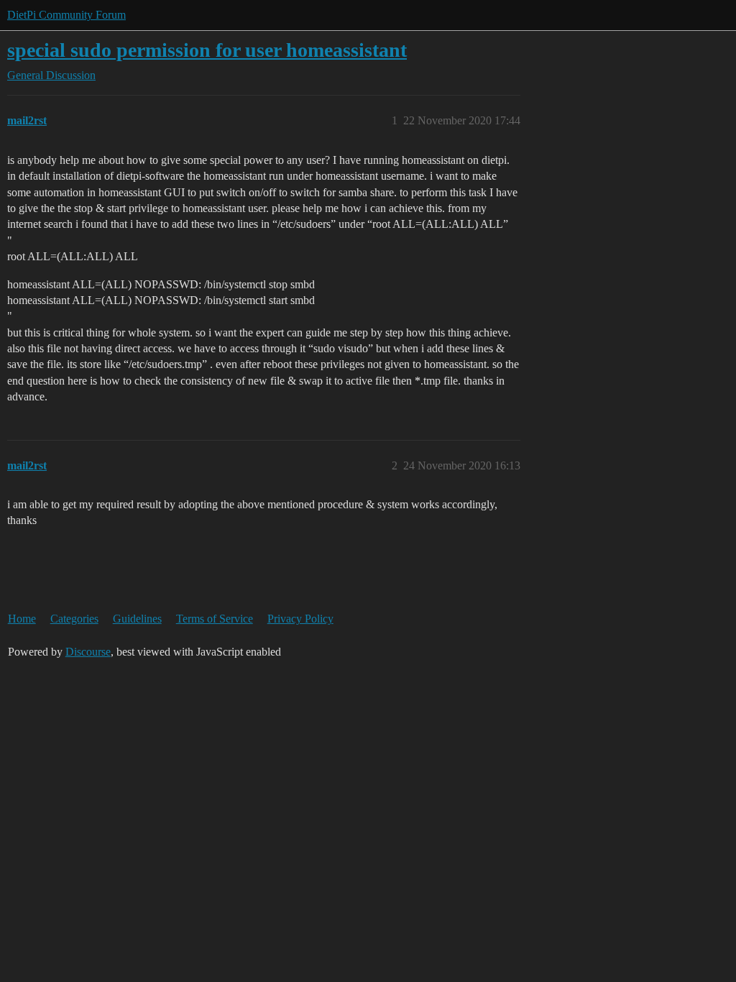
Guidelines (137, 618)
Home (22, 618)
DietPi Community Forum (66, 15)
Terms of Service (214, 618)
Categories (74, 618)
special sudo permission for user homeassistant (207, 50)
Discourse (88, 652)
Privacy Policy (300, 618)
